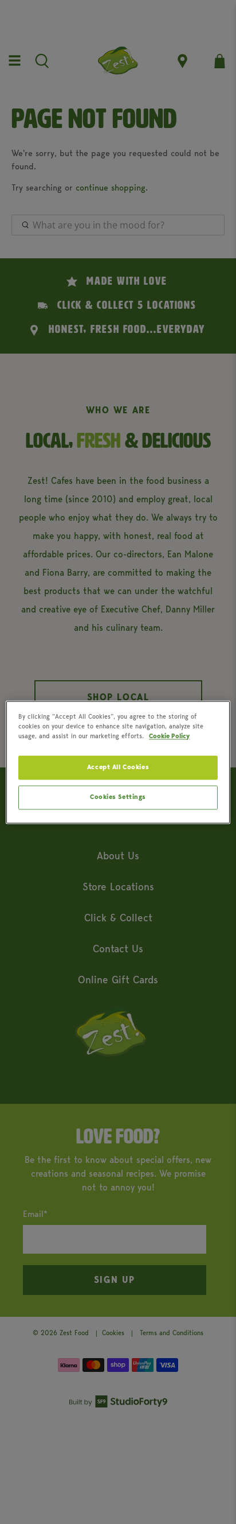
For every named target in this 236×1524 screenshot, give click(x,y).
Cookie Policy (169, 736)
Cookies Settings (118, 797)
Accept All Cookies (118, 767)
